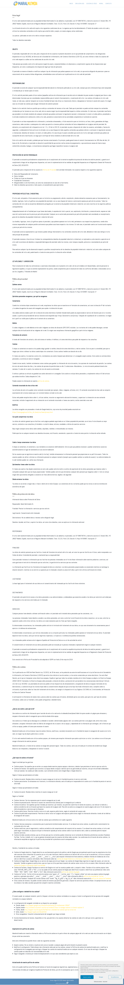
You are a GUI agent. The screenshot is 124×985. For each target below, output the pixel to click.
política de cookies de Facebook (101, 878)
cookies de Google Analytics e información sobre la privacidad (75, 859)
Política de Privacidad (49, 170)
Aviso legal (105, 981)
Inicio (71, 3)
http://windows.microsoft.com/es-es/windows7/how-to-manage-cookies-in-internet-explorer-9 (54, 907)
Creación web (79, 3)
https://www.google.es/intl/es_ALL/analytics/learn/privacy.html (32, 412)
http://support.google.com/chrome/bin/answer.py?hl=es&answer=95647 (47, 905)
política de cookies (43, 381)
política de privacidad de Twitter (93, 876)
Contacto (108, 3)
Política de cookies (98, 981)
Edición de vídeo (91, 3)
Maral (101, 3)
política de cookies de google (70, 872)
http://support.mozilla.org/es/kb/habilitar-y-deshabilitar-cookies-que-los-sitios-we (50, 910)
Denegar (101, 977)
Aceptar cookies (87, 977)
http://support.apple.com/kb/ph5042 (35, 912)
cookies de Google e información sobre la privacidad (29, 865)
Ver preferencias (115, 977)
